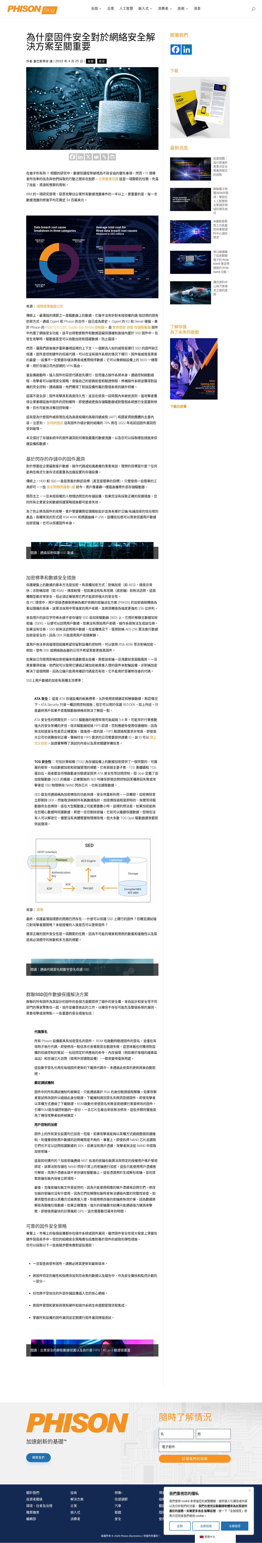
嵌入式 (143, 8)
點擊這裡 (210, 1511)
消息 (197, 8)
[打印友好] (112, 156)
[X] (88, 156)
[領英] (80, 156)
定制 (180, 1526)
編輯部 (31, 1519)
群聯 (40, 910)
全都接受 (235, 1526)
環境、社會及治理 (39, 1506)
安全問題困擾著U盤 (60, 487)
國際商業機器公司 (49, 306)
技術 (181, 8)
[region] (209, 1511)
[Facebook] (72, 156)
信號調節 (121, 1499)
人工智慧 (126, 8)
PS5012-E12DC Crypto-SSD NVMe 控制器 (74, 327)
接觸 (162, 1499)
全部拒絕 (206, 1526)
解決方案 (77, 1499)
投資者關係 (34, 1499)
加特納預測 (55, 423)
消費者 (163, 8)
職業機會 (32, 1512)
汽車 (118, 1506)
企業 (110, 8)
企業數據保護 (108, 179)
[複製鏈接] (104, 156)
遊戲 (118, 1512)
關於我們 (32, 1493)
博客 (162, 1493)
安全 (102, 61)
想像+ (119, 1493)
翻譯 (162, 1506)
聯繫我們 (38, 1457)
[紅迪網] (96, 156)
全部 (94, 8)
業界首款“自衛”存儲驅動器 (132, 327)
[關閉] (249, 1490)
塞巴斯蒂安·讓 (43, 61)
